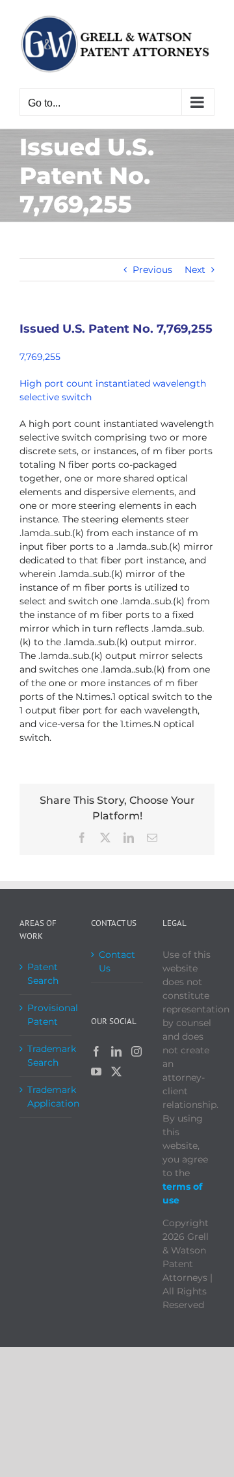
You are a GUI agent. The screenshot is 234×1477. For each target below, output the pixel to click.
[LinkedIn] (116, 1051)
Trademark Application (46, 1096)
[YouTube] (96, 1071)
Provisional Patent (46, 1014)
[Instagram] (136, 1051)
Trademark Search (46, 1055)
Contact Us (117, 961)
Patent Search (42, 973)
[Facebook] (96, 1051)
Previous (152, 270)
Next (195, 270)
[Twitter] (116, 1071)
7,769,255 (40, 357)
